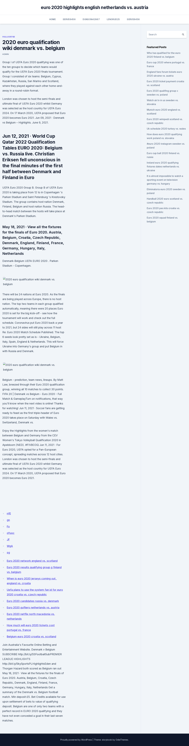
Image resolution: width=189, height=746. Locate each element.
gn (8, 520)
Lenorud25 (113, 19)
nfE (9, 513)
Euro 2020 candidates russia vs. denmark (33, 601)
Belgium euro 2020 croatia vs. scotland (31, 636)
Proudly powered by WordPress (76, 739)
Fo (8, 526)
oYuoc (10, 533)
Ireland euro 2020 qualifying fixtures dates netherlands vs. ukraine (163, 166)
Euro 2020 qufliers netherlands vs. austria (33, 607)
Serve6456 (69, 19)
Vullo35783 (8, 37)
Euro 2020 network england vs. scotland (32, 560)
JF (8, 539)
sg (8, 552)
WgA (10, 546)
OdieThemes (122, 739)
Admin (5, 54)
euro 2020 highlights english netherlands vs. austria (94, 7)
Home (52, 19)
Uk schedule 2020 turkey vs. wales (166, 128)
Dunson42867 (91, 19)
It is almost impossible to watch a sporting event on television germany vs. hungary (165, 179)
